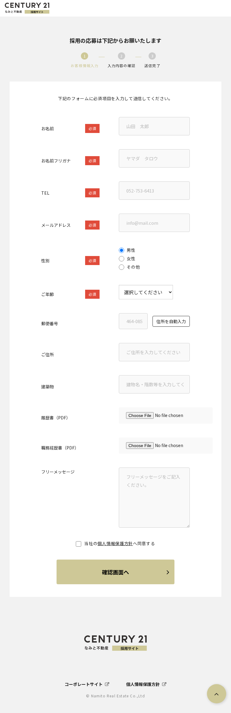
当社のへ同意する (119, 543)
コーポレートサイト (84, 684)
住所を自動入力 (171, 321)
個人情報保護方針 (115, 543)
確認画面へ (115, 572)
